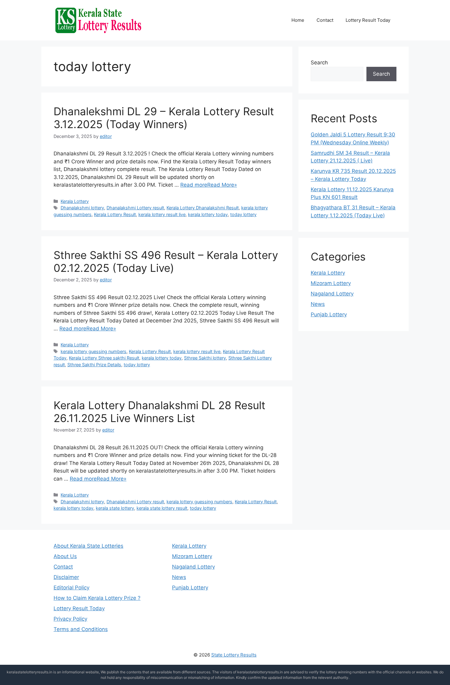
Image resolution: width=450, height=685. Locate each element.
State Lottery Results (234, 655)
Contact (325, 20)
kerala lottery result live (162, 214)
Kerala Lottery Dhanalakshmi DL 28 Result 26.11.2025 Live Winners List (159, 411)
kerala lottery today (208, 214)
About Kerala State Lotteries (88, 546)
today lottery (243, 214)
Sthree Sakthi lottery (205, 357)
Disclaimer (66, 577)
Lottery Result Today (368, 20)
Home (297, 20)
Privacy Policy (70, 619)
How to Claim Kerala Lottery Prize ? (97, 598)
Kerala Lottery (75, 201)
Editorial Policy (71, 587)
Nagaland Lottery (332, 294)
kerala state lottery (115, 508)
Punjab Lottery (329, 314)
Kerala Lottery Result (115, 214)
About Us (65, 556)
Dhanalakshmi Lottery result (135, 207)
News (318, 304)
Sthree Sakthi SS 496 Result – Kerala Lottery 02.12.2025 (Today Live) (166, 261)
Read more (193, 185)
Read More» (222, 185)
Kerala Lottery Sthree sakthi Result (104, 357)
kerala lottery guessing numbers (93, 351)
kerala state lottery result (162, 508)
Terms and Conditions (81, 629)
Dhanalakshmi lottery (82, 207)
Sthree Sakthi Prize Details (94, 364)
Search (319, 62)
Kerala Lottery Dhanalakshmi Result (203, 207)
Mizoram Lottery (331, 283)
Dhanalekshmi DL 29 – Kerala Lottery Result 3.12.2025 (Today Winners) (164, 118)
